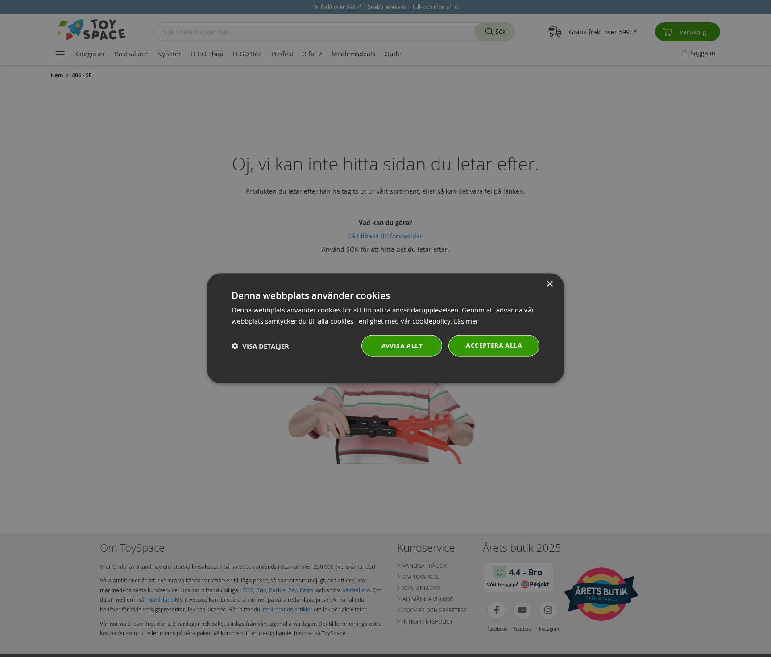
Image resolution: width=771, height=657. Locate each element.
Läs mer (466, 320)
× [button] (549, 284)
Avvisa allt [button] (402, 345)
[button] (260, 346)
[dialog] (385, 329)
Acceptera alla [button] (494, 345)
